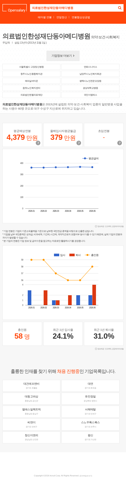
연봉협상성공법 (81, 17)
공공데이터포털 (118, 226)
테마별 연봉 (45, 17)
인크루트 (108, 226)
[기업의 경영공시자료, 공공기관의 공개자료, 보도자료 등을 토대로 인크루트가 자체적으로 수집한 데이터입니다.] (119, 143)
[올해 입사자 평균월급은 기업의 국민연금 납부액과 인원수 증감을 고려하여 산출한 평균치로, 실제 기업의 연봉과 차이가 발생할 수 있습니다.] (78, 143)
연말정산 (61, 17)
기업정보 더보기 (64, 56)
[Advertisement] (63, 463)
